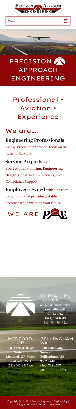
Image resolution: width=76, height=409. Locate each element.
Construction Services (36, 175)
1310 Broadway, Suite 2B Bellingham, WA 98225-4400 (52, 354)
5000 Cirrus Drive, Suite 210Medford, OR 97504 (20, 352)
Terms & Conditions (50, 404)
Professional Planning (23, 168)
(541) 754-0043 (55, 318)
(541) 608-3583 (20, 361)
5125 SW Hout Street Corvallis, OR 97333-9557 (55, 309)
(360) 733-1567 (50, 365)
